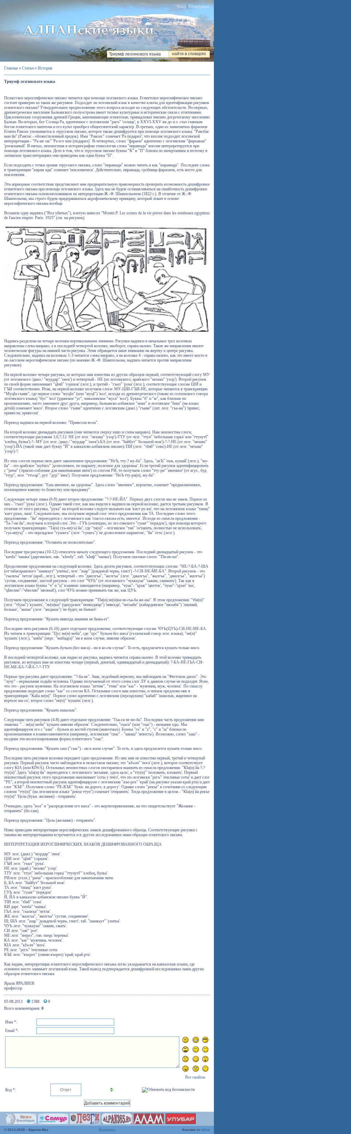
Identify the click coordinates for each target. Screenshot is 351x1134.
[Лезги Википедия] (21, 1122)
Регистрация (199, 6)
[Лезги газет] (85, 1122)
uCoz (206, 1130)
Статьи (28, 68)
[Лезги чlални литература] (181, 1122)
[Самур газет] (53, 1122)
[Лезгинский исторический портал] (117, 1122)
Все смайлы (195, 1077)
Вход (181, 6)
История (45, 68)
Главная (11, 68)
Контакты (107, 1129)
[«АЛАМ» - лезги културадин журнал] (149, 1122)
